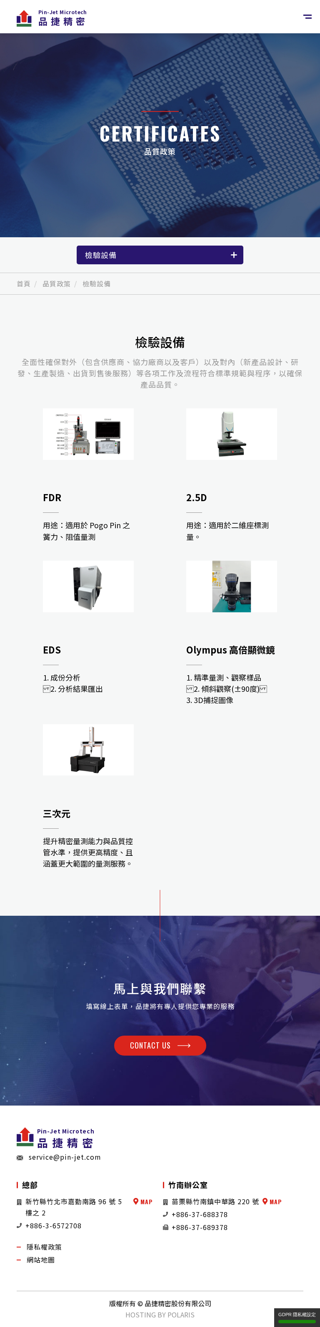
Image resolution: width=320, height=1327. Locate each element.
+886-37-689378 (200, 1227)
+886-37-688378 (200, 1214)
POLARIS (181, 1315)
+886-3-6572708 (53, 1225)
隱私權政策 (44, 1247)
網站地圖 (41, 1260)
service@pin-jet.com (65, 1157)
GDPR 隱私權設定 (297, 1314)
